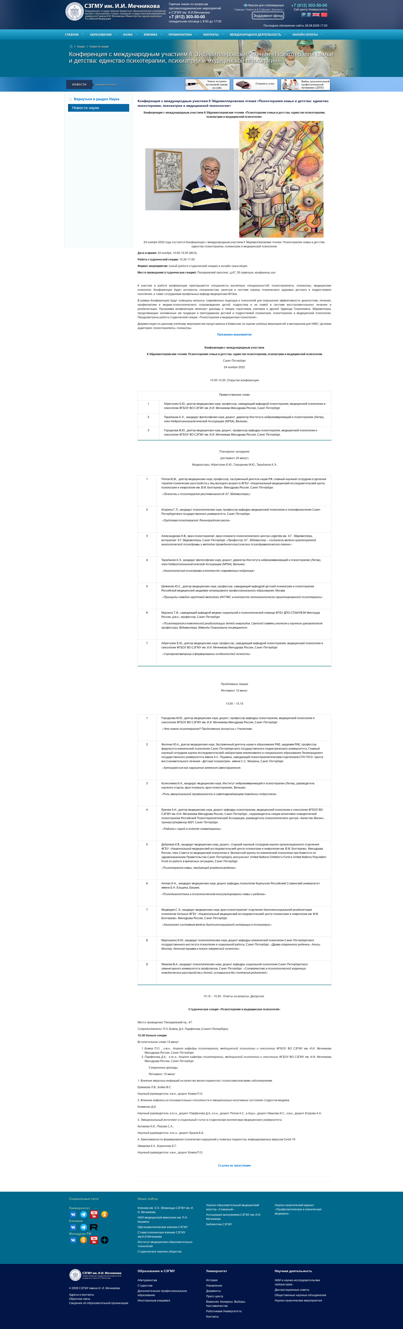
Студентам (145, 1285)
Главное (72, 34)
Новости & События (258, 9)
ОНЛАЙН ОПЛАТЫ (305, 34)
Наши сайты (148, 1199)
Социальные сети (84, 1199)
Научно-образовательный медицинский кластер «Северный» (232, 1207)
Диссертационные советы (292, 1289)
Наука (128, 34)
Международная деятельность (255, 34)
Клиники (76, 1221)
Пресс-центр (214, 1296)
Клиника (150, 34)
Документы (213, 1291)
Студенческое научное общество (160, 1251)
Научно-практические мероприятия (298, 1300)
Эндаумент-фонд (268, 15)
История (212, 1280)
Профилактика (180, 34)
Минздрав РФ (80, 1234)
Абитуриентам (147, 1280)
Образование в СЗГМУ (156, 1271)
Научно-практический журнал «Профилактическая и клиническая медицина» (298, 1209)
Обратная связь (79, 1299)
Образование (101, 34)
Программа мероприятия (234, 334)
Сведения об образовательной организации (98, 1303)
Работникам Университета (224, 1311)
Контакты (277, 9)
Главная (239, 9)
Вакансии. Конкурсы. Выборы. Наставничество (226, 1303)
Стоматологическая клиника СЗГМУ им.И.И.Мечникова (161, 1234)
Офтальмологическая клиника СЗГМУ (163, 1227)
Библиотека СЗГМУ (219, 1224)
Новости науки (99, 46)
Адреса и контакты (81, 1294)
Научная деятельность (293, 1271)
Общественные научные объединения (300, 1295)
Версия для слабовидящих (266, 5)
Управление (214, 1285)
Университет (79, 1208)
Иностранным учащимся (154, 1300)
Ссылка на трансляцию (234, 1165)
